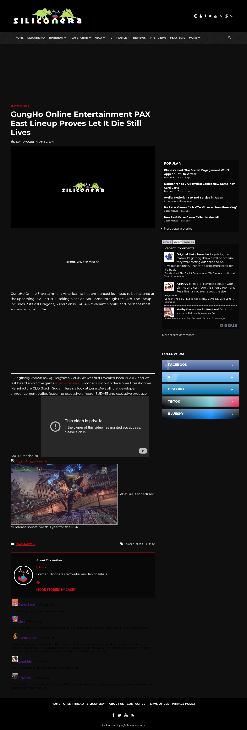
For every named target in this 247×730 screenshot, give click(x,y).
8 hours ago (218, 318)
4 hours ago (177, 276)
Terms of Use (158, 703)
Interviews (158, 37)
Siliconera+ (36, 37)
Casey (30, 141)
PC (111, 37)
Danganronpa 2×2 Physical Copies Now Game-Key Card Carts (197, 298)
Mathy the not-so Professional (198, 309)
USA (153, 543)
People (167, 242)
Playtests (177, 37)
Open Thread (73, 703)
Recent (177, 242)
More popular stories (178, 228)
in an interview (67, 383)
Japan (130, 543)
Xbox (98, 37)
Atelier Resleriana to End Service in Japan (193, 197)
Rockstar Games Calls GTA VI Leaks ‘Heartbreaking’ (200, 207)
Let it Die (142, 543)
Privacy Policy (183, 703)
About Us (116, 703)
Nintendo (56, 37)
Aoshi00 (182, 284)
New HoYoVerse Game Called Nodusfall (191, 217)
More (193, 37)
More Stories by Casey (56, 589)
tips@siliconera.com (131, 725)
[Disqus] (83, 646)
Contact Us (136, 703)
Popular (189, 242)
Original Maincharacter (193, 254)
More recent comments (178, 335)
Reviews (139, 37)
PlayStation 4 (20, 106)
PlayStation (79, 37)
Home (19, 37)
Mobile (121, 37)
